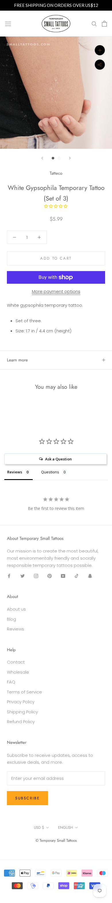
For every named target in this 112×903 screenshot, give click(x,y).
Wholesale (18, 672)
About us (16, 609)
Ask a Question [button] (58, 459)
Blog (11, 619)
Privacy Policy (20, 702)
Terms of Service (24, 692)
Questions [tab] (50, 472)
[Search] (94, 23)
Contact (16, 662)
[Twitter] (22, 576)
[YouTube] (63, 576)
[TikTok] (76, 576)
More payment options (56, 291)
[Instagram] (36, 576)
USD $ (39, 827)
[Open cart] (104, 23)
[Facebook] (9, 576)
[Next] (70, 158)
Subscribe (27, 798)
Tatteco (56, 173)
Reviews (15, 629)
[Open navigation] (8, 23)
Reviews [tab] (14, 472)
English (65, 827)
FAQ (11, 682)
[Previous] (42, 158)
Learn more (17, 360)
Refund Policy (21, 722)
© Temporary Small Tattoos (56, 840)
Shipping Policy (22, 712)
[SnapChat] (90, 576)
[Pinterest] (49, 576)
